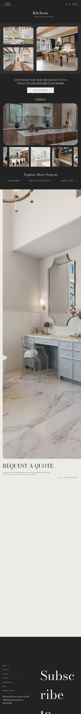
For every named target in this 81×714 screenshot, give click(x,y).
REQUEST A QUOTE (28, 466)
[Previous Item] (10, 124)
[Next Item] (70, 124)
